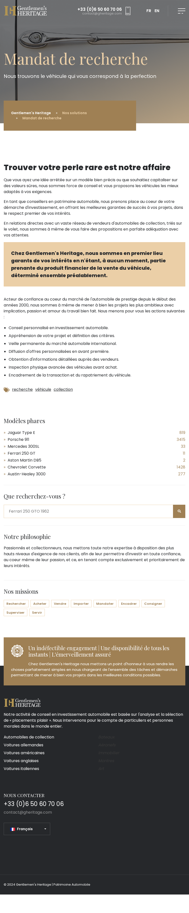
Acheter (40, 603)
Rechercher (16, 603)
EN (157, 11)
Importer (81, 603)
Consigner (153, 603)
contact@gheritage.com (102, 13)
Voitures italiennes (21, 768)
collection (63, 389)
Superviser (15, 612)
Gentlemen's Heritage (31, 112)
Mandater (105, 603)
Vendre (60, 603)
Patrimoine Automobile (71, 884)
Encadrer (129, 603)
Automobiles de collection (29, 737)
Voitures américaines (24, 753)
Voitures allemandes (23, 745)
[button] (28, 828)
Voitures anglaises (21, 761)
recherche (22, 389)
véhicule (43, 389)
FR (148, 11)
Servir (37, 612)
